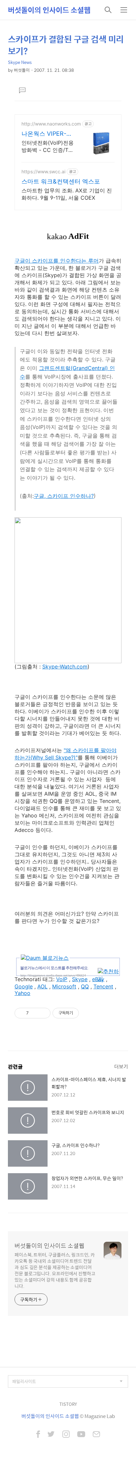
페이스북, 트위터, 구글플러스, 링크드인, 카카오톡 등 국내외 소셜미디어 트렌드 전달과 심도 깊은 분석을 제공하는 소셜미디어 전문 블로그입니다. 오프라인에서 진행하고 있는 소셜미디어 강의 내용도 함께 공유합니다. (55, 1270)
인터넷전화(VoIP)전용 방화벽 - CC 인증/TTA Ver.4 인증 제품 (48, 146)
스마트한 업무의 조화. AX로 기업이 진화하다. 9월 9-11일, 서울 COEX (66, 194)
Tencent (103, 986)
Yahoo (22, 993)
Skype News (20, 62)
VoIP (61, 979)
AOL (42, 986)
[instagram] (66, 1435)
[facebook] (38, 1435)
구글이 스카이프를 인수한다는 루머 (57, 260)
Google (24, 986)
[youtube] (81, 1435)
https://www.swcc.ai (43, 171)
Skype (79, 979)
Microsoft (64, 986)
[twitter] (51, 1435)
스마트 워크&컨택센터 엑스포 (60, 181)
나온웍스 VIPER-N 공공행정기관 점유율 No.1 (46, 134)
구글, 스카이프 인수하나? (64, 496)
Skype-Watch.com (64, 666)
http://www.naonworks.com (51, 124)
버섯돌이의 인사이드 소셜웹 (49, 9)
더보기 (121, 1066)
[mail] (96, 1435)
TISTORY (68, 1404)
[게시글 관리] (43, 1013)
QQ (85, 986)
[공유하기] (35, 1013)
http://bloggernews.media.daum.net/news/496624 (53, 975)
